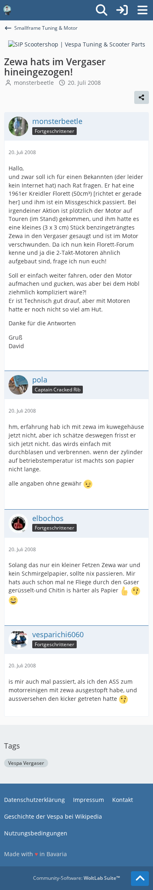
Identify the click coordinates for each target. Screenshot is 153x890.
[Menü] (142, 10)
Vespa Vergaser (26, 763)
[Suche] (101, 10)
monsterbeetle (34, 82)
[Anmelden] (122, 10)
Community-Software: (76, 878)
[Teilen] (141, 97)
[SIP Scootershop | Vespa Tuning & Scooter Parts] (76, 44)
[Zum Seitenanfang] (140, 878)
